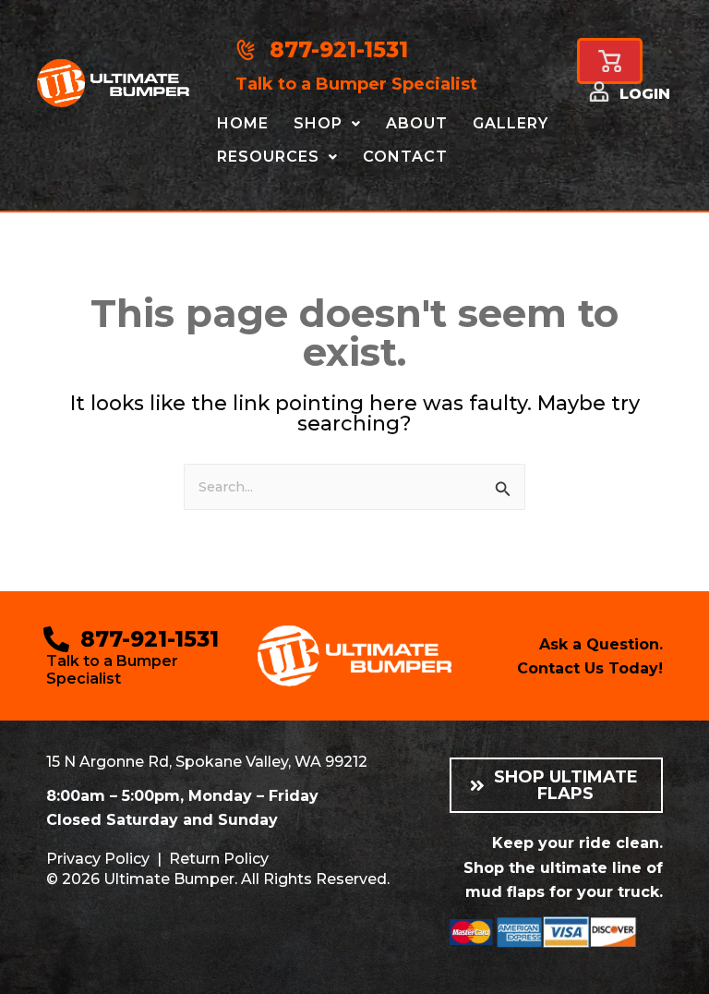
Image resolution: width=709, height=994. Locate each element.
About (417, 123)
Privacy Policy (98, 858)
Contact (405, 156)
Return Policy (219, 858)
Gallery (510, 123)
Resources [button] (268, 156)
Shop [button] (318, 123)
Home (243, 123)
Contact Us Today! (590, 668)
